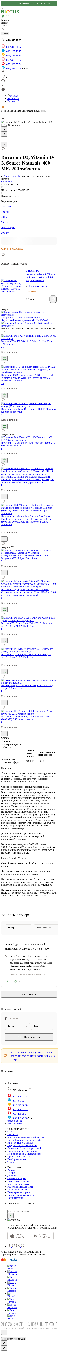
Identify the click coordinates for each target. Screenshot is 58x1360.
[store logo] (10, 12)
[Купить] (53, 299)
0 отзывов (6, 181)
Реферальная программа (20, 1186)
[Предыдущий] (4, 128)
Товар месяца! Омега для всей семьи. (20, 317)
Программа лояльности (19, 1181)
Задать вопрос (29, 994)
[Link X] (22, 1246)
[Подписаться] (10, 1215)
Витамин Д (13, 101)
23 (2, 383)
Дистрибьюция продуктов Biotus (24, 1140)
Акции (11, 1170)
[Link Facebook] (9, 1246)
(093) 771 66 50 (13, 55)
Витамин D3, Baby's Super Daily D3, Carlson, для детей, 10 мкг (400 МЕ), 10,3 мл (26, 624)
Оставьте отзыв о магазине (21, 1195)
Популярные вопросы (18, 1192)
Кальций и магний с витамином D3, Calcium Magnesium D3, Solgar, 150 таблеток (24, 557)
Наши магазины (15, 1198)
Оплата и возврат (16, 1178)
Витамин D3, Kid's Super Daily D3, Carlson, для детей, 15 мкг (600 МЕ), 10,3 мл (26, 655)
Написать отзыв (32, 1037)
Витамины (13, 98)
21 (2, 346)
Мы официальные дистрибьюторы (25, 1137)
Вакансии (12, 1134)
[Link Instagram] (14, 1246)
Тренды (11, 1162)
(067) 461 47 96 (13, 68)
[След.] (4, 134)
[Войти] (3, 73)
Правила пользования (18, 1156)
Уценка (11, 1173)
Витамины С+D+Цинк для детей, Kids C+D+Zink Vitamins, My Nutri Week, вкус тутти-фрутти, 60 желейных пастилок (27, 378)
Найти (5, 33)
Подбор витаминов (17, 1159)
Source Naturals (12, 176)
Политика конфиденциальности (24, 1153)
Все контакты (14, 1123)
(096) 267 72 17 (13, 51)
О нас (10, 1131)
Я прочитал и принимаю (13, 1339)
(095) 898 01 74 (13, 47)
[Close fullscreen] (4, 144)
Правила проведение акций (22, 1151)
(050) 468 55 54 (13, 64)
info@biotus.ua (14, 1121)
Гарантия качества (17, 1189)
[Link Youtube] (18, 1246)
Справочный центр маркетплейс (24, 1148)
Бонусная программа (18, 1184)
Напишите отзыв (37, 286)
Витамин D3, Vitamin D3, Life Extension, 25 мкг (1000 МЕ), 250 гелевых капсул (26, 718)
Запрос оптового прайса (20, 1142)
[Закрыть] (4, 1332)
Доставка (12, 1175)
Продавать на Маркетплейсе (22, 1145)
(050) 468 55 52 (13, 60)
